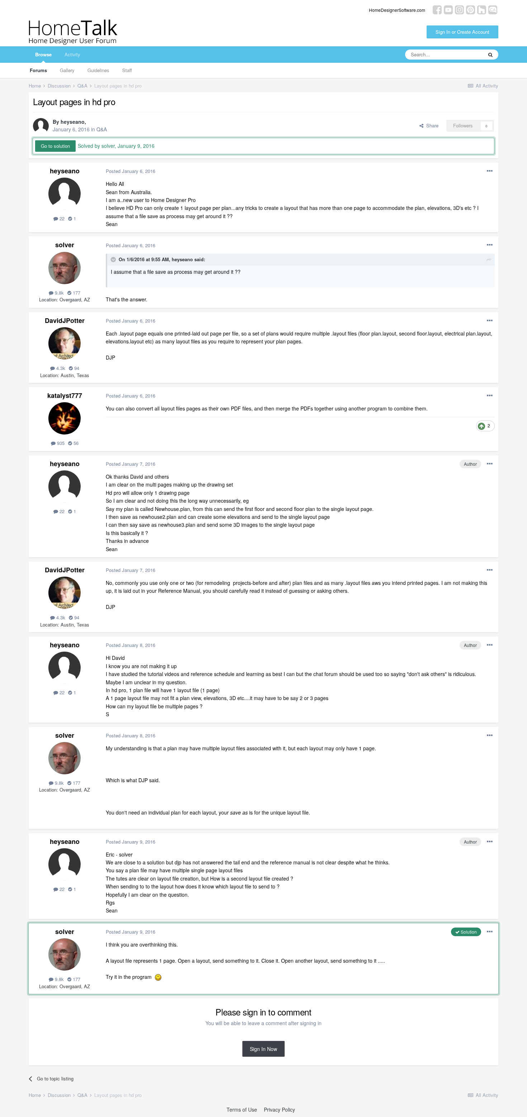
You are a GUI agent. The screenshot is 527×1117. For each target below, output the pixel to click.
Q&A (101, 129)
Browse (43, 54)
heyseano (73, 121)
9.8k (58, 292)
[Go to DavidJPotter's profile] (64, 343)
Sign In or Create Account (462, 31)
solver (64, 244)
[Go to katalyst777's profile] (64, 418)
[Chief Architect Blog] (492, 9)
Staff (127, 70)
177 (75, 292)
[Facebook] (437, 9)
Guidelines (98, 70)
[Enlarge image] (158, 976)
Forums (38, 70)
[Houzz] (481, 9)
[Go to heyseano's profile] (41, 126)
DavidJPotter (65, 320)
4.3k (60, 368)
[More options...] (490, 171)
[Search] (490, 55)
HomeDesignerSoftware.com (397, 10)
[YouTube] (448, 9)
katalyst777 (64, 395)
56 (75, 443)
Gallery (67, 70)
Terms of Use (242, 1109)
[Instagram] (459, 9)
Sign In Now (263, 1048)
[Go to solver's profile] (64, 268)
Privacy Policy (279, 1109)
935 (60, 443)
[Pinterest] (470, 9)
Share (430, 125)
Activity (72, 54)
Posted (130, 171)
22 (61, 218)
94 (76, 368)
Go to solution (55, 145)
